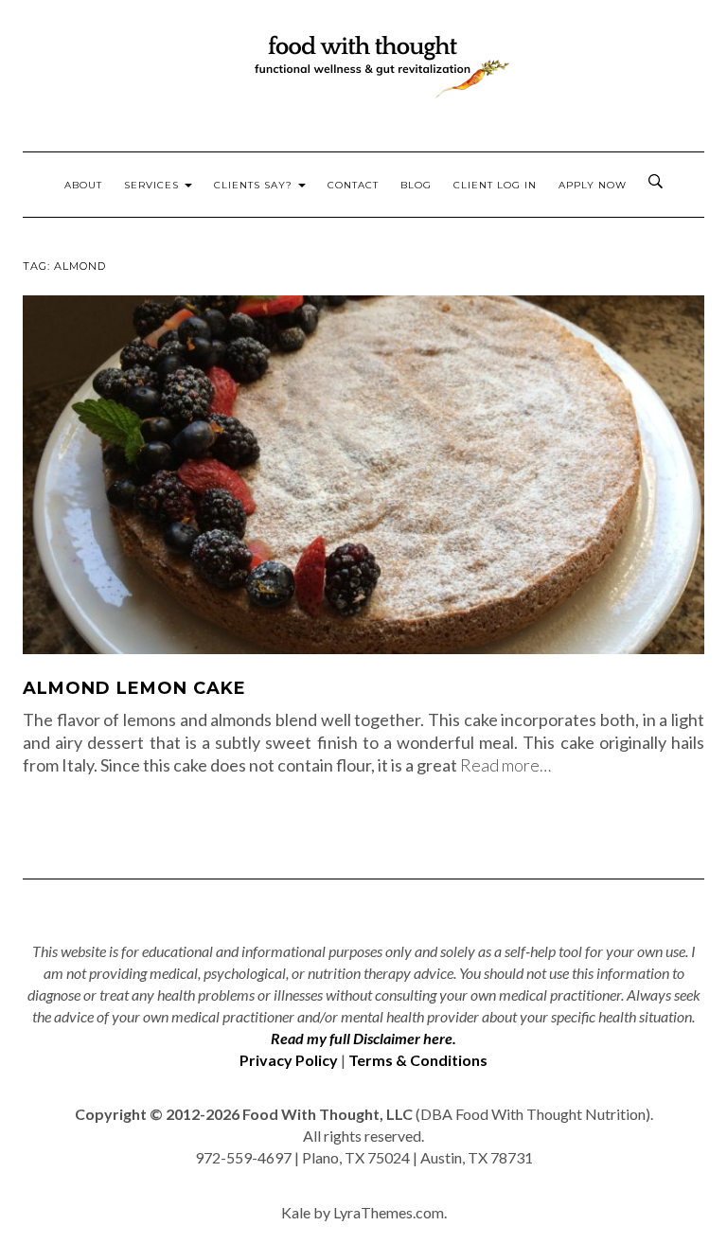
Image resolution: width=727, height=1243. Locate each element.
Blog (416, 185)
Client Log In (495, 185)
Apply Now (593, 185)
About (83, 185)
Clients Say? (255, 185)
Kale (295, 1212)
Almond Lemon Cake (134, 688)
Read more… (505, 765)
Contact (353, 185)
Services (153, 185)
